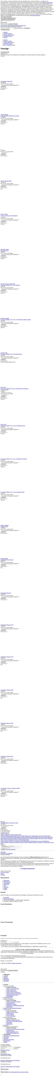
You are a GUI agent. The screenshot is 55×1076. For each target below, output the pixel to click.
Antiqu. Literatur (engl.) (16, 834)
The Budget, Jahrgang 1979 (7, 656)
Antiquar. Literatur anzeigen (12, 988)
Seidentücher (9, 1006)
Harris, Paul (3, 387)
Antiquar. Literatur (5, 833)
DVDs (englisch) (10, 1014)
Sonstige (25, 838)
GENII (7, 837)
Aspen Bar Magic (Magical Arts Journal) (10, 115)
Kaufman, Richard (5, 318)
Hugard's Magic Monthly (15, 837)
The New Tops (16, 839)
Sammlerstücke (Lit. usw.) (36, 841)
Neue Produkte (16, 1060)
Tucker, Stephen (4, 558)
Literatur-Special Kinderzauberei (22, 841)
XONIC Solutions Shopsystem (14, 963)
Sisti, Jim (3, 821)
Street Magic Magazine (6, 593)
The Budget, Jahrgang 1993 (7, 756)
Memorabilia (9, 1022)
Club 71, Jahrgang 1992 (6, 181)
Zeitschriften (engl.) (46, 836)
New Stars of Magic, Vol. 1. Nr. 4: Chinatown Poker (12, 492)
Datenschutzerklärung (48, 2)
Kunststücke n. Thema (11, 1004)
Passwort (16, 1048)
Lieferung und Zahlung (8, 1039)
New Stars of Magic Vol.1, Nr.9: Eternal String (11, 354)
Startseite (5, 977)
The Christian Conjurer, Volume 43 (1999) (10, 788)
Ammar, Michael (4, 114)
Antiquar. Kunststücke (15, 842)
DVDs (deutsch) (10, 1013)
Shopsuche (5, 978)
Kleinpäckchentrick (5, 842)
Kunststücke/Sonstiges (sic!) (12, 1033)
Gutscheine (39, 842)
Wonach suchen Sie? (18, 28)
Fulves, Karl (3, 424)
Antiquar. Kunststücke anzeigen (13, 1001)
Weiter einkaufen (4, 1069)
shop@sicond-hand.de (8, 898)
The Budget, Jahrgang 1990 (7, 690)
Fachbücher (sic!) (10, 1030)
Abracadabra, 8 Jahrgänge (6, 81)
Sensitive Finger (4, 526)
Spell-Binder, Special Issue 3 (7, 559)
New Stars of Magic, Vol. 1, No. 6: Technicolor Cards (13, 425)
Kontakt (5, 888)
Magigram (11, 838)
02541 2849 (6, 897)
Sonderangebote (9, 1060)
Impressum (5, 886)
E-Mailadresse (4, 940)
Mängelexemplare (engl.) (15, 836)
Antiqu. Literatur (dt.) (5, 834)
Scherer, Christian (5, 525)
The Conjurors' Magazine (33, 838)
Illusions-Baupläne (5, 836)
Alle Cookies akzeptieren (6, 16)
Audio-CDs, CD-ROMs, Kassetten (14, 1021)
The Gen (41, 838)
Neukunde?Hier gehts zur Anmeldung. (7, 852)
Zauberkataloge (45, 841)
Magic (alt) (37, 837)
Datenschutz (6, 884)
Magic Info (50, 837)
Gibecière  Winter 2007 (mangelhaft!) (9, 215)
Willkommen (6, 880)
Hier (21, 957)
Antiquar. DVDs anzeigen (12, 1012)
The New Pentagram (8, 839)
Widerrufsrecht (6, 881)
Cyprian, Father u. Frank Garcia (8, 283)
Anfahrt (5, 889)
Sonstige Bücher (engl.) (26, 836)
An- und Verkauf (5, 872)
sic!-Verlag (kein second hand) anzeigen (15, 1029)
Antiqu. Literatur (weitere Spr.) (8, 841)
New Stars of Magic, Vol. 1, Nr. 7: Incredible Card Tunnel (14, 458)
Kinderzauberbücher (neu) (12, 1031)
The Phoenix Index (24, 839)
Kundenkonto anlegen (6, 1054)
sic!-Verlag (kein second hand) (10, 1026)
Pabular (15, 838)
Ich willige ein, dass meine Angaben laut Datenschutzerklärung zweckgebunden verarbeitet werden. (24, 946)
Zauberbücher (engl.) (36, 836)
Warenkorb (3, 86)
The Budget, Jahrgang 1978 (7, 624)
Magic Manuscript (5, 838)
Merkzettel (6, 980)
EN (15, 24)
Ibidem (22, 837)
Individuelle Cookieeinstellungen (7, 19)
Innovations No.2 (4, 250)
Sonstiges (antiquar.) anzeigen (13, 1020)
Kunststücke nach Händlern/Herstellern (15, 1005)
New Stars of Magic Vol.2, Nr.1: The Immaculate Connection (14, 388)
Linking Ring (28, 837)
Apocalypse (3, 837)
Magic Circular (44, 837)
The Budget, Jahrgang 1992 (7, 723)
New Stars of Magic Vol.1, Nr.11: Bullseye (10, 285)
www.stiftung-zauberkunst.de (27, 868)
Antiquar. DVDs (23, 842)
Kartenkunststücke (10, 1003)
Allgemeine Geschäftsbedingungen (11, 1035)
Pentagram (20, 838)
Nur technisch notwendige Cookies (8, 18)
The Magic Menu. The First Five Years (9, 822)
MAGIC (33, 837)
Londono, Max (4, 352)
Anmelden (3, 849)
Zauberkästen (9, 1024)
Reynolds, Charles (5, 249)
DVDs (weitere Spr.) (11, 1016)
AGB (4, 885)
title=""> (7, 45)
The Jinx (45, 838)
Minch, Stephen (4, 214)
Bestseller (3, 1060)
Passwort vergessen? (10, 849)
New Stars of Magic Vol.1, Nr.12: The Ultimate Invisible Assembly (16, 319)
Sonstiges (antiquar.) (32, 842)
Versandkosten (6, 883)
